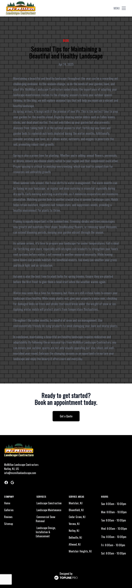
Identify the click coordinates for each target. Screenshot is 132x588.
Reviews (8, 517)
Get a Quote (66, 416)
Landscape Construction (49, 503)
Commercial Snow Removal (45, 519)
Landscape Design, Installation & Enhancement (46, 532)
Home (7, 503)
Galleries (9, 510)
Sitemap (8, 524)
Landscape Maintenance (48, 510)
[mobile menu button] (124, 8)
